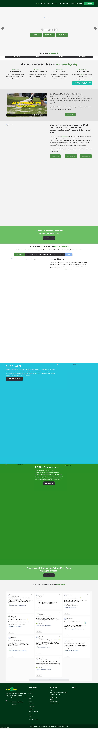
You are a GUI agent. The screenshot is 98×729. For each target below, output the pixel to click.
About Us (31, 693)
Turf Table (31, 709)
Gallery (30, 714)
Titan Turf (13, 595)
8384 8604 (89, 3)
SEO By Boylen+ (65, 726)
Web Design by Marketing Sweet (55, 726)
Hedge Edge (32, 706)
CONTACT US (49, 35)
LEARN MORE (62, 35)
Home (30, 690)
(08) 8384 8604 (54, 701)
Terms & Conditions (33, 719)
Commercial (49, 29)
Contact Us (31, 716)
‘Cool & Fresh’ (89, 78)
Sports (30, 701)
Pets (30, 698)
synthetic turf (65, 136)
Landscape (31, 696)
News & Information (33, 711)
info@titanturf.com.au (55, 697)
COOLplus (82, 74)
